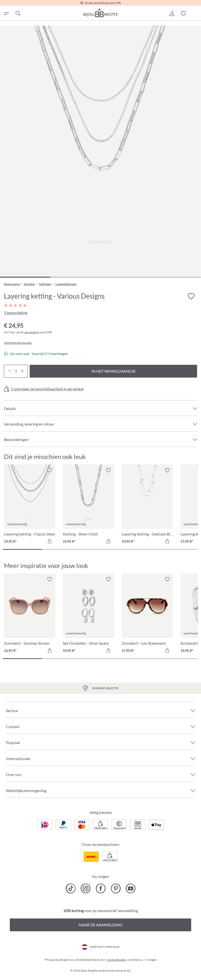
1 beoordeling (15, 312)
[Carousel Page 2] (61, 549)
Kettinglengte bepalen (18, 343)
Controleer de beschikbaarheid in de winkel (47, 389)
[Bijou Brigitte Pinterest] (115, 888)
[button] (171, 13)
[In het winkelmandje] (49, 541)
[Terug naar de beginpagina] (100, 12)
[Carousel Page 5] (178, 549)
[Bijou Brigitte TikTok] (70, 888)
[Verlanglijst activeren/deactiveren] (191, 296)
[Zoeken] (18, 13)
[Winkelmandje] (195, 13)
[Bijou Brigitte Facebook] (100, 888)
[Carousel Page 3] (100, 549)
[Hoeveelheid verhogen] (22, 371)
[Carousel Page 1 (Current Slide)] (22, 549)
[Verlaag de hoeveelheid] (9, 371)
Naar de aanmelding (100, 924)
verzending (31, 332)
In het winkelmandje (113, 371)
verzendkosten (116, 960)
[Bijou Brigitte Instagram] (85, 888)
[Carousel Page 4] (139, 549)
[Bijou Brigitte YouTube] (130, 888)
